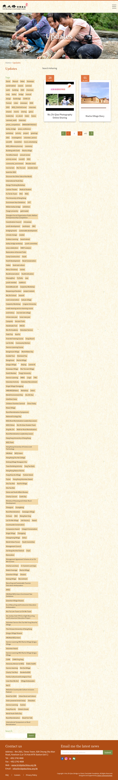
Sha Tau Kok (10, 483)
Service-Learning (12, 377)
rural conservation (12, 300)
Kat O (8, 685)
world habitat (11, 86)
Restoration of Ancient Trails (16, 252)
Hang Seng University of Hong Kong (18, 438)
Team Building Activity (14, 466)
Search (31, 735)
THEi (35, 377)
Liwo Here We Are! (12, 681)
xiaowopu (23, 103)
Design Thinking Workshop (15, 185)
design (8, 99)
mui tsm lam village (23, 313)
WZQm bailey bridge (13, 207)
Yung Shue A (30, 338)
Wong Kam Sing (25, 516)
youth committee (31, 243)
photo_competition (13, 124)
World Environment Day (14, 395)
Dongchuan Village (12, 352)
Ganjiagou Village (28, 512)
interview (32, 107)
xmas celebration (12, 248)
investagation (16, 137)
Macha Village (21, 360)
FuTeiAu (20, 278)
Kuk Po (17, 334)
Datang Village (11, 579)
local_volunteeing (30, 142)
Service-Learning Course (14, 347)
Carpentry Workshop (27, 287)
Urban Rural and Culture (27, 696)
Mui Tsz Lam (21, 168)
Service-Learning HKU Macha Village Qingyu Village (21, 643)
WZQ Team (10, 442)
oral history (10, 313)
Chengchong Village (13, 538)
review (22, 269)
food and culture (19, 265)
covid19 (21, 159)
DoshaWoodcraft (12, 287)
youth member (11, 282)
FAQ (7, 775)
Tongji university (12, 211)
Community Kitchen (23, 343)
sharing (23, 112)
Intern (33, 390)
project (25, 133)
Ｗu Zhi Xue (29, 395)
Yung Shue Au (11, 709)
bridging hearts (11, 230)
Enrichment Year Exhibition (15, 202)
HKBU (23, 377)
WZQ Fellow (10, 425)
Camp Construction (13, 256)
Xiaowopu (30, 81)
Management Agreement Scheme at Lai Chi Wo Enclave (21, 560)
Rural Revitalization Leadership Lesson (19, 434)
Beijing (23, 364)
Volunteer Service (26, 330)
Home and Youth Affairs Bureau (17, 492)
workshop (9, 133)
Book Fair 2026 (11, 696)
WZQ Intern (19, 453)
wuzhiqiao (26, 226)
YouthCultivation (28, 274)
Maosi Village (10, 408)
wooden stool (32, 168)
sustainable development (28, 230)
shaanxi (8, 112)
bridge (21, 94)
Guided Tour (10, 356)
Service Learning (12, 705)
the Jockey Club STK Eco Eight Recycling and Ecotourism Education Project (20, 617)
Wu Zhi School (11, 295)
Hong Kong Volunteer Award (22, 479)
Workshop (24, 390)
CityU (28, 550)
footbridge (17, 99)
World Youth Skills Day (14, 713)
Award (34, 520)
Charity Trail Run (12, 672)
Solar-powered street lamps (15, 700)
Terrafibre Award (12, 155)
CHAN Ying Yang (18, 659)
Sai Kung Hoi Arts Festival (15, 550)
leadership (9, 116)
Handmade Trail (11, 326)
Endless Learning (12, 239)
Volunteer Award (12, 648)
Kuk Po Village (22, 483)
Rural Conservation (29, 261)
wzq (26, 278)
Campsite (9, 321)
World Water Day (27, 352)
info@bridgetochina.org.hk (25, 768)
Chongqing (21, 533)
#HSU (8, 590)
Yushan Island (28, 475)
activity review (11, 159)
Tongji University (25, 373)
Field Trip (9, 334)
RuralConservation (12, 274)
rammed (28, 86)
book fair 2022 (11, 172)
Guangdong (20, 507)
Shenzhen (31, 700)
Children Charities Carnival (15, 403)
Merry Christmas (12, 269)
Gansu (33, 116)
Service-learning (12, 668)
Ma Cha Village (25, 668)
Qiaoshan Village (12, 574)
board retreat (25, 239)
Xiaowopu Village (12, 369)
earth (8, 90)
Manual (15, 81)
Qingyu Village (11, 364)
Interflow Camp (11, 399)
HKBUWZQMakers (12, 390)
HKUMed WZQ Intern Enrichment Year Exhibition (19, 595)
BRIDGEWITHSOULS (29, 124)
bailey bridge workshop (14, 243)
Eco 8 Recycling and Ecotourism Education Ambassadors (21, 606)
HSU (20, 194)
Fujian (8, 479)
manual (28, 94)
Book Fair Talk (27, 718)
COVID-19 (26, 99)
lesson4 (21, 295)
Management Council (13, 546)
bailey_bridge (11, 129)
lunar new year (25, 317)
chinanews (27, 222)
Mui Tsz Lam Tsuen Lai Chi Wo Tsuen (18, 611)
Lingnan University (29, 304)
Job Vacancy (25, 520)
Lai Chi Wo (9, 343)
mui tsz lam (10, 168)
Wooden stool (30, 163)
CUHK (8, 659)
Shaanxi (23, 574)
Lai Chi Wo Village (12, 520)
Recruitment (23, 579)
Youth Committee (28, 542)
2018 (31, 103)
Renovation (10, 555)
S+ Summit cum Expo (28, 566)
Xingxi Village (10, 533)
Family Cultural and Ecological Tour (18, 677)
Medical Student (25, 189)
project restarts (29, 291)
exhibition (26, 207)
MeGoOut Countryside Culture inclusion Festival (20, 690)
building (15, 90)
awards (20, 86)
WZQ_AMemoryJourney (14, 146)
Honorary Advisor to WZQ (15, 664)
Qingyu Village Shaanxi (14, 633)
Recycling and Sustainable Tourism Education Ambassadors (18, 584)
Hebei (22, 81)
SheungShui (10, 278)
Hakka (8, 265)
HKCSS (22, 326)
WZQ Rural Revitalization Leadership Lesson (21, 421)
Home (8, 62)
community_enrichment (14, 163)
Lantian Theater (11, 189)
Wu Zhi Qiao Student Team (26, 425)
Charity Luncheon (12, 566)
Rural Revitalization (13, 512)
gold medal (24, 211)
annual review (25, 155)
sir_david (19, 116)
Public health (31, 664)
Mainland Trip (22, 356)
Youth (24, 256)
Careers (17, 775)
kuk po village (26, 300)
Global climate (23, 709)
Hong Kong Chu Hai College (15, 457)
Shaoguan (9, 507)
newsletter (18, 142)
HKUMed (9, 453)
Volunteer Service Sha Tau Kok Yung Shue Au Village (21, 623)
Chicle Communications (104, 775)
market (21, 235)
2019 (7, 107)
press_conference (24, 129)
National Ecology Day (13, 416)
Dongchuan (10, 360)
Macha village (27, 150)
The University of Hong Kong (16, 198)
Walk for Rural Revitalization (27, 429)
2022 (28, 159)
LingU (29, 377)
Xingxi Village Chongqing (14, 386)
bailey (14, 94)
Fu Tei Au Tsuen (11, 194)
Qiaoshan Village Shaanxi (15, 600)
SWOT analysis (26, 248)
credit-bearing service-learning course (19, 308)
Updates (17, 62)
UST (29, 202)
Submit (108, 752)
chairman (30, 90)
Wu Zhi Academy (12, 330)
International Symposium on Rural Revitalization (18, 723)
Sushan (22, 705)
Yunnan (8, 103)
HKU (33, 226)
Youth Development (13, 261)
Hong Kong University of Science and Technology (19, 448)
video (16, 103)
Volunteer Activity (12, 382)
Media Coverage (11, 570)
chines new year (11, 317)
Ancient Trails (20, 321)
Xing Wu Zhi (10, 429)
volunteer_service (30, 137)
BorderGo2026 (25, 672)
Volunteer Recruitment (29, 382)
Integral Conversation (29, 529)
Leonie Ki (32, 364)
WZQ (26, 194)
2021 (7, 137)
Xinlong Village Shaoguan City (16, 462)
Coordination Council (13, 222)
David (8, 81)
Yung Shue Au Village (13, 475)
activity (18, 133)
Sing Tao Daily (29, 466)
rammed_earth (11, 120)
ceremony (28, 146)
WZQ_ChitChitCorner (19, 107)
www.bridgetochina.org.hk (23, 765)
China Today (31, 403)
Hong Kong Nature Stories (15, 470)
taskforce (22, 282)
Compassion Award (12, 529)
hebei (27, 116)
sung (7, 94)
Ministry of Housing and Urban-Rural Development (19, 502)
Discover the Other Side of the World (19, 176)
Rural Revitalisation (13, 718)
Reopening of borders (13, 291)
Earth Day (23, 496)
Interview (22, 120)
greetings (34, 133)
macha (16, 112)
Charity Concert (11, 496)
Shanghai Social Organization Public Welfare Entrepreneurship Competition (21, 216)
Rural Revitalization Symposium (17, 412)
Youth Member (11, 373)
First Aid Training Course (14, 338)
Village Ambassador (28, 681)
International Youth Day (14, 181)
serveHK (9, 142)
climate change (11, 235)
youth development (13, 226)
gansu (31, 112)
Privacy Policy (31, 775)
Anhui (24, 538)
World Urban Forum (13, 542)
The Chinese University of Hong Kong (19, 629)
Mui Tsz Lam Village (27, 369)
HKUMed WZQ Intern (13, 637)
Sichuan (9, 516)
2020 (22, 90)
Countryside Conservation (15, 525)
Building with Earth (13, 150)
